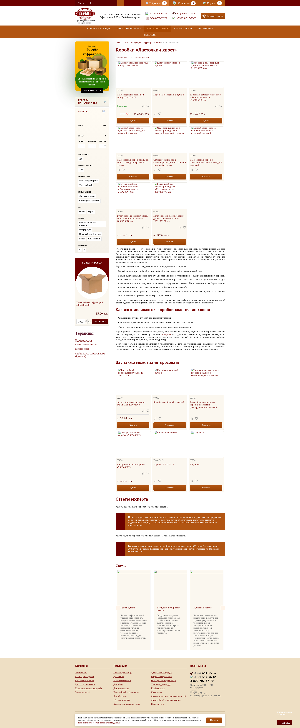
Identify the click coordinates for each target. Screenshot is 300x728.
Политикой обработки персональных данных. (99, 723)
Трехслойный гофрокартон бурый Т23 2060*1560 (131, 403)
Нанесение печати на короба (88, 688)
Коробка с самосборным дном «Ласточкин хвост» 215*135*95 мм (205, 97)
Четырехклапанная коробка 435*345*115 (131, 465)
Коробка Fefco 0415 (163, 464)
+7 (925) (205, 677)
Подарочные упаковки (161, 676)
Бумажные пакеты (202, 607)
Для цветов (156, 692)
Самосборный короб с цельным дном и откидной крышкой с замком (133, 162)
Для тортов (118, 676)
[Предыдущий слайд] (118, 608)
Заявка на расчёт (82, 692)
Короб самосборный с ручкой (168, 94)
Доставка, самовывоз (85, 684)
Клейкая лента (158, 688)
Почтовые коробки (122, 680)
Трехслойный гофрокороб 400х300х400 (89, 303)
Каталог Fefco (183, 28)
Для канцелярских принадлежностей (168, 696)
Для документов (121, 688)
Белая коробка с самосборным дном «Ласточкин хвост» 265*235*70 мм (169, 218)
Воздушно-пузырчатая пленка (168, 609)
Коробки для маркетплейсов (126, 704)
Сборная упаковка (121, 700)
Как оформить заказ (84, 680)
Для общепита (120, 696)
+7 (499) (205, 673)
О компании (205, 28)
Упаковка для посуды (161, 684)
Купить (133, 120)
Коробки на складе (98, 28)
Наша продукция (157, 28)
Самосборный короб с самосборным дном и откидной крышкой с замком (169, 162)
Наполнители (157, 704)
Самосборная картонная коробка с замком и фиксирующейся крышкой (203, 405)
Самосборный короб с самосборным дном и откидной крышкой (206, 162)
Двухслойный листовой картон (166, 700)
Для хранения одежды (161, 673)
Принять (214, 720)
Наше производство (84, 676)
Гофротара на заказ (129, 28)
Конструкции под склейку (163, 680)
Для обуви (118, 684)
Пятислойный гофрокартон (126, 692)
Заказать (169, 120)
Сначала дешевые (124, 57)
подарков (166, 334)
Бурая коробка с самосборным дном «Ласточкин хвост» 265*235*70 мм (132, 218)
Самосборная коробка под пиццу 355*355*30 (130, 96)
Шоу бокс (195, 464)
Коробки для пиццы (122, 673)
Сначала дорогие (141, 57)
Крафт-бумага (127, 607)
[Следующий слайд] (223, 608)
